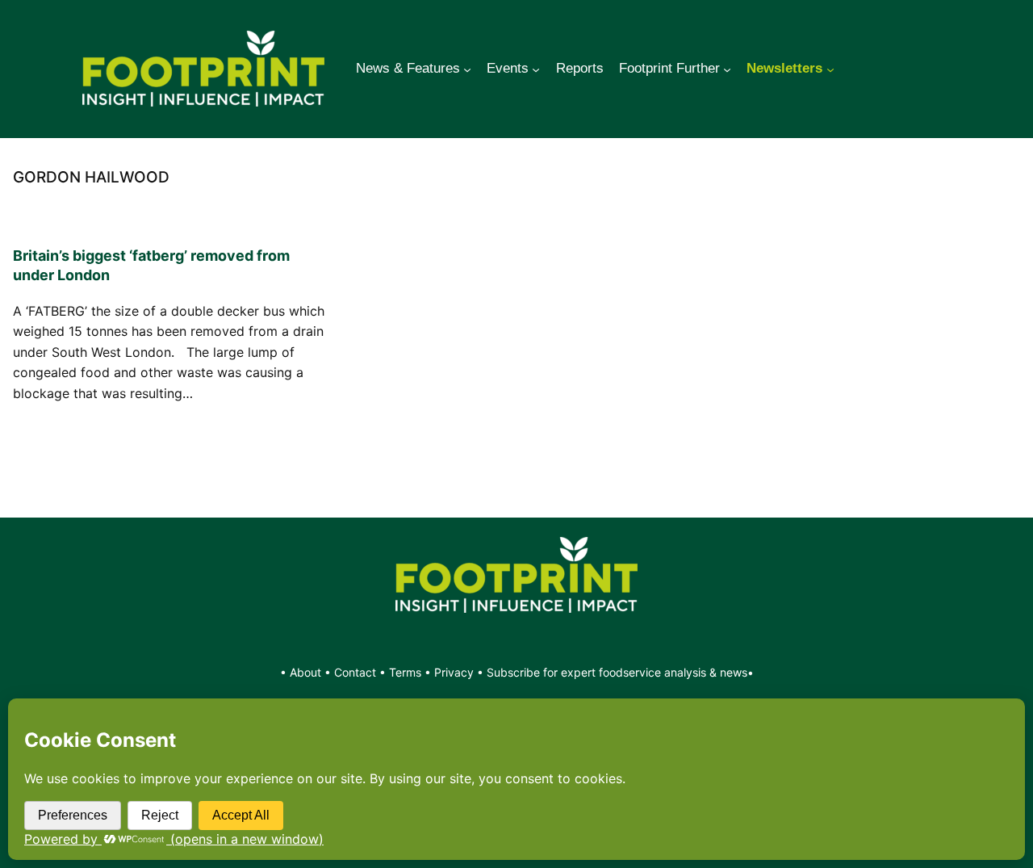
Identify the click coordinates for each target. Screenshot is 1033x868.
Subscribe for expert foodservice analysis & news (617, 672)
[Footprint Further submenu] (727, 69)
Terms (405, 672)
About (307, 672)
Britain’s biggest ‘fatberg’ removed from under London (151, 265)
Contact (356, 672)
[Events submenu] (536, 69)
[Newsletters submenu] (830, 69)
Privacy (454, 672)
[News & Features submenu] (467, 69)
